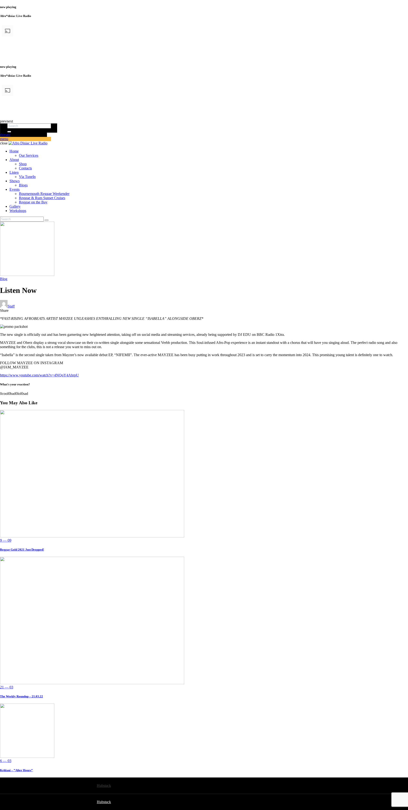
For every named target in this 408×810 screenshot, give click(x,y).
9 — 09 (5, 540)
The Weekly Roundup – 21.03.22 (21, 696)
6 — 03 (5, 761)
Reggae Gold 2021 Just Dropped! (22, 549)
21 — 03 (6, 687)
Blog (3, 279)
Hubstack (104, 786)
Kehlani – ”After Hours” (16, 770)
